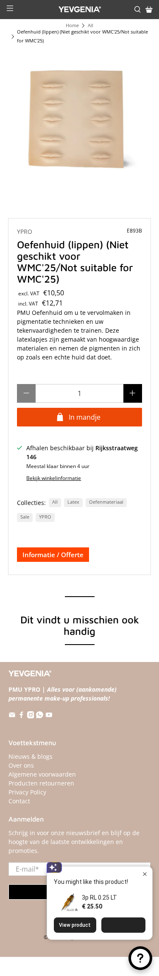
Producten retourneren (41, 783)
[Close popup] (145, 874)
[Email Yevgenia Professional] (12, 716)
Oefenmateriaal (106, 502)
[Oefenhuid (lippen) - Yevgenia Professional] (79, 121)
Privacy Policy (27, 792)
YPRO (24, 231)
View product (75, 925)
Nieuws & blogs (30, 756)
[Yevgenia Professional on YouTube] (49, 716)
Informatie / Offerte (53, 554)
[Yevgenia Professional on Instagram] (30, 716)
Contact (19, 801)
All (90, 25)
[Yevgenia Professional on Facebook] (21, 716)
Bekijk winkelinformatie (53, 477)
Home (72, 25)
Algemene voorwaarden (42, 774)
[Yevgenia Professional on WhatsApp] (39, 716)
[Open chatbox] (140, 958)
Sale (24, 517)
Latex (73, 502)
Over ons (21, 765)
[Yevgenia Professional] (80, 9)
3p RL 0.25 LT (99, 897)
